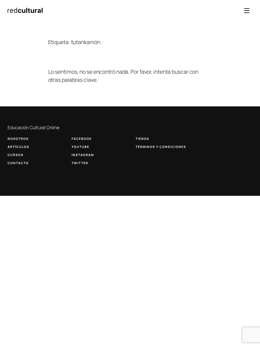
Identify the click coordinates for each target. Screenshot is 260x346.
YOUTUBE (80, 147)
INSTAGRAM (83, 155)
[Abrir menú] (246, 10)
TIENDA (142, 139)
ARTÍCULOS (18, 147)
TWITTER (80, 163)
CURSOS (16, 155)
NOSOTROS (18, 139)
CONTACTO (18, 163)
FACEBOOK (82, 139)
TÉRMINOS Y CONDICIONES (161, 147)
